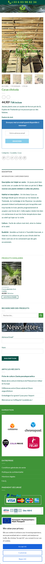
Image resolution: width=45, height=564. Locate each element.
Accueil (5, 86)
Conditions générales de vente (14, 467)
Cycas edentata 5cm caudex (9, 290)
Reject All (22, 559)
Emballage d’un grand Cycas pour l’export (18, 395)
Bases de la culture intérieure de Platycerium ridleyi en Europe (22, 382)
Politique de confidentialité (12, 472)
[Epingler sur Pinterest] (20, 158)
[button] (3, 8)
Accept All (22, 547)
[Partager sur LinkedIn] (25, 158)
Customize (22, 553)
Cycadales (15, 86)
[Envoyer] (41, 315)
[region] (22, 544)
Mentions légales (8, 476)
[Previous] (5, 44)
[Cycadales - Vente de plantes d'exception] (22, 9)
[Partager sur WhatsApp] (4, 158)
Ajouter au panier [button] (10, 297)
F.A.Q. (4, 481)
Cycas (24, 86)
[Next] (40, 44)
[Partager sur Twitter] (12, 158)
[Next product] (4, 97)
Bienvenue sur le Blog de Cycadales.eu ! (17, 400)
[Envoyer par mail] (16, 158)
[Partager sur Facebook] (8, 158)
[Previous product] (8, 97)
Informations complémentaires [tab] (15, 176)
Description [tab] (7, 172)
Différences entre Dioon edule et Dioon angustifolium (17, 389)
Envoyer (17, 141)
